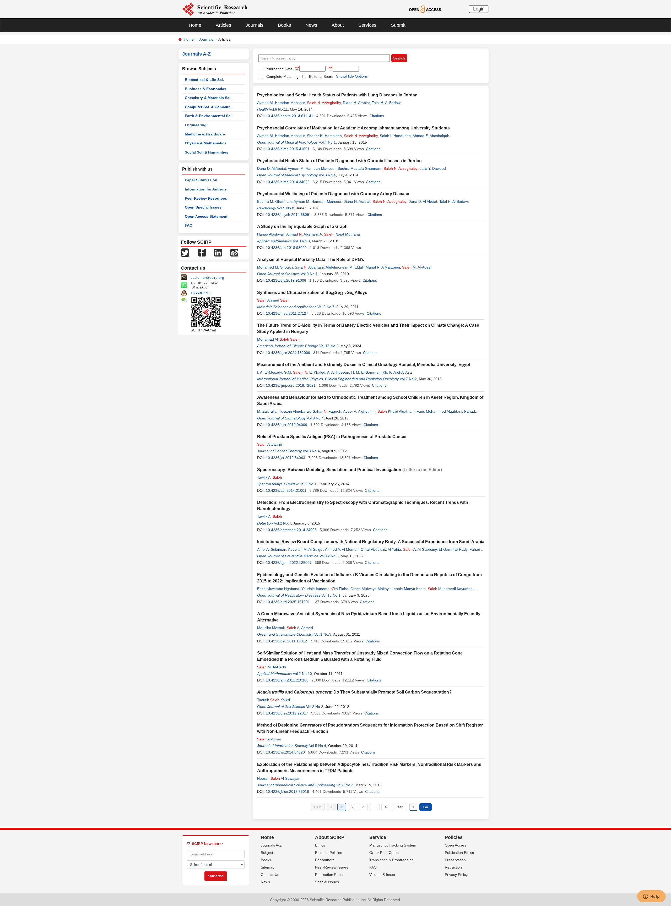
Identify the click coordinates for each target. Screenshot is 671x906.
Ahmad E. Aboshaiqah (431, 136)
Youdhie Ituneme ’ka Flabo (324, 589)
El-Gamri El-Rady (453, 549)
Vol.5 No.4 (317, 746)
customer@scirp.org (207, 277)
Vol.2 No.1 (307, 484)
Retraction (453, 867)
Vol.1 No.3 (322, 634)
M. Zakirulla (267, 411)
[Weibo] (234, 252)
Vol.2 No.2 (314, 707)
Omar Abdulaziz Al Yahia (381, 549)
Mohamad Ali (278, 339)
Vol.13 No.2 (328, 346)
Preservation (455, 860)
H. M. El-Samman (366, 372)
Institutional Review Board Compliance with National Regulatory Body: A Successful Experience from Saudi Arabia (370, 541)
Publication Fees (329, 874)
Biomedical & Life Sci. (204, 80)
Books (284, 25)
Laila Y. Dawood (432, 168)
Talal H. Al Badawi (386, 103)
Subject (267, 852)
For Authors (324, 860)
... (374, 807)
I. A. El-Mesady (269, 372)
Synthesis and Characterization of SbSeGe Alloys (312, 292)
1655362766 (201, 293)
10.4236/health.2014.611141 (289, 116)
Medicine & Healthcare (205, 134)
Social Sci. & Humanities (206, 152)
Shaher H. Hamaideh (324, 136)
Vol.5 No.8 (285, 208)
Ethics (320, 845)
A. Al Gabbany (420, 549)
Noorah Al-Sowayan (278, 778)
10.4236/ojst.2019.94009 (286, 425)
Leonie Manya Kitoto (409, 589)
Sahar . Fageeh (327, 411)
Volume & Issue (382, 874)
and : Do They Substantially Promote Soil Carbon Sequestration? (354, 692)
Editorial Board (321, 76)
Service (377, 837)
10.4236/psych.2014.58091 (288, 214)
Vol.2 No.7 (325, 307)
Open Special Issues (203, 207)
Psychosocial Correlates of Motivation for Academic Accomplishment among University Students (353, 128)
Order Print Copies (384, 852)
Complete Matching (282, 76)
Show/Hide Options (352, 76)
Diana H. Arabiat (356, 103)
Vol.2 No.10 (302, 674)
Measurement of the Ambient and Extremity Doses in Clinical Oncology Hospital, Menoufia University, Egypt (363, 364)
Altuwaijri (269, 444)
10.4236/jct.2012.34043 (285, 458)
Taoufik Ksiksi (273, 700)
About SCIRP (329, 837)
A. (326, 234)
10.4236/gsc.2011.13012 (286, 641)
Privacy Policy (456, 874)
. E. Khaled (315, 372)
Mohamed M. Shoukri (275, 267)
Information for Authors (206, 189)
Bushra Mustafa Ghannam (359, 168)
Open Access (456, 845)
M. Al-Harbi (271, 667)
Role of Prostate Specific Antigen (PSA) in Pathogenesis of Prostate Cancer (332, 436)
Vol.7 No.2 (408, 379)
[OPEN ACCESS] (425, 9)
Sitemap (267, 867)
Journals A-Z (271, 845)
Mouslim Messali (271, 628)
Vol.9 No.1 (309, 274)
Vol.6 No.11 (278, 109)
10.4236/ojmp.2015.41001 (288, 149)
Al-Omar (269, 739)
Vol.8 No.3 (344, 785)
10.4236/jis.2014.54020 (285, 752)
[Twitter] (185, 252)
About (338, 25)
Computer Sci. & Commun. (208, 107)
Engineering (196, 125)
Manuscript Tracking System (392, 845)
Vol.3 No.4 (327, 175)
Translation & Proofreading (391, 860)
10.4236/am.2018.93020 (286, 247)
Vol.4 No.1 (327, 142)
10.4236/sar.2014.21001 (286, 490)
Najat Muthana (348, 234)
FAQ (188, 225)
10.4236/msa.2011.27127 (287, 313)
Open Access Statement (206, 216)
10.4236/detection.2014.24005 (291, 530)
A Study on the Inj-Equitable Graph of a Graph (302, 226)
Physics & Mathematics (205, 143)
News (311, 25)
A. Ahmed (300, 628)
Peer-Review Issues (331, 867)
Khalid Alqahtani (395, 411)
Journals (254, 25)
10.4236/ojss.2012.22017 (287, 713)
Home (195, 25)
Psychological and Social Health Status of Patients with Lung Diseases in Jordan (337, 95)
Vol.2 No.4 (282, 523)
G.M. (293, 372)
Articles (223, 25)
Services (367, 25)
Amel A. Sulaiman (271, 549)
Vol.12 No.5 (329, 556)
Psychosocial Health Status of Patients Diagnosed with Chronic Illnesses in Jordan (339, 161)
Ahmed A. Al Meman (342, 549)
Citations (377, 116)
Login (479, 9)
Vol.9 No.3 (301, 241)
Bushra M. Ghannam (274, 201)
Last (399, 807)
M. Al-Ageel (416, 267)
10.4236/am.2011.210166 (287, 680)
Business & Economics (205, 89)
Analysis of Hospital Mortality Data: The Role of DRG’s (310, 259)
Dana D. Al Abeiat (271, 168)
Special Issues (327, 882)
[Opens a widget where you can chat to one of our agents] (651, 896)
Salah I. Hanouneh (395, 136)
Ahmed (273, 300)
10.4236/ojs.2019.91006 (286, 280)
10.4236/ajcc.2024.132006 (288, 353)
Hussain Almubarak (295, 411)
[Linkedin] (218, 252)
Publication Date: (279, 69)
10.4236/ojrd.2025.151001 (288, 602)
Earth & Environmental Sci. (208, 116)
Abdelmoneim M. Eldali (345, 267)
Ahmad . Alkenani (302, 234)
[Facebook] (202, 252)
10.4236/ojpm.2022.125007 (289, 562)
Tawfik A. (269, 477)
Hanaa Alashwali (270, 234)
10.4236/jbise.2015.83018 (287, 791)
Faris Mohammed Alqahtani (439, 411)
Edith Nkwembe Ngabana (278, 589)
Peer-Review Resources (206, 198)
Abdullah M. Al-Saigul (305, 549)
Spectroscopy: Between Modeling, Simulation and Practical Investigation (329, 469)
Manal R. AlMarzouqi (383, 267)
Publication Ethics (459, 852)
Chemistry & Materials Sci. (208, 98)
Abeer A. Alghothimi (359, 411)
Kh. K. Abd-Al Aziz (397, 372)
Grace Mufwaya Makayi (369, 589)
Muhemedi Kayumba (450, 589)
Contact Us (270, 874)
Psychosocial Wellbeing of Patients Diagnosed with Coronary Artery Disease (333, 194)
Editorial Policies (328, 852)
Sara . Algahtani (309, 267)
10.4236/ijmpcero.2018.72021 (291, 385)
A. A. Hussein (338, 372)
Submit (398, 25)
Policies (454, 837)
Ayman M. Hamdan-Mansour (281, 103)
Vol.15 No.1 (330, 595)
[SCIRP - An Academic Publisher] (214, 9)
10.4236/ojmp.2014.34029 (288, 182)
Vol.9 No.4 (315, 418)
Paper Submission (201, 180)
